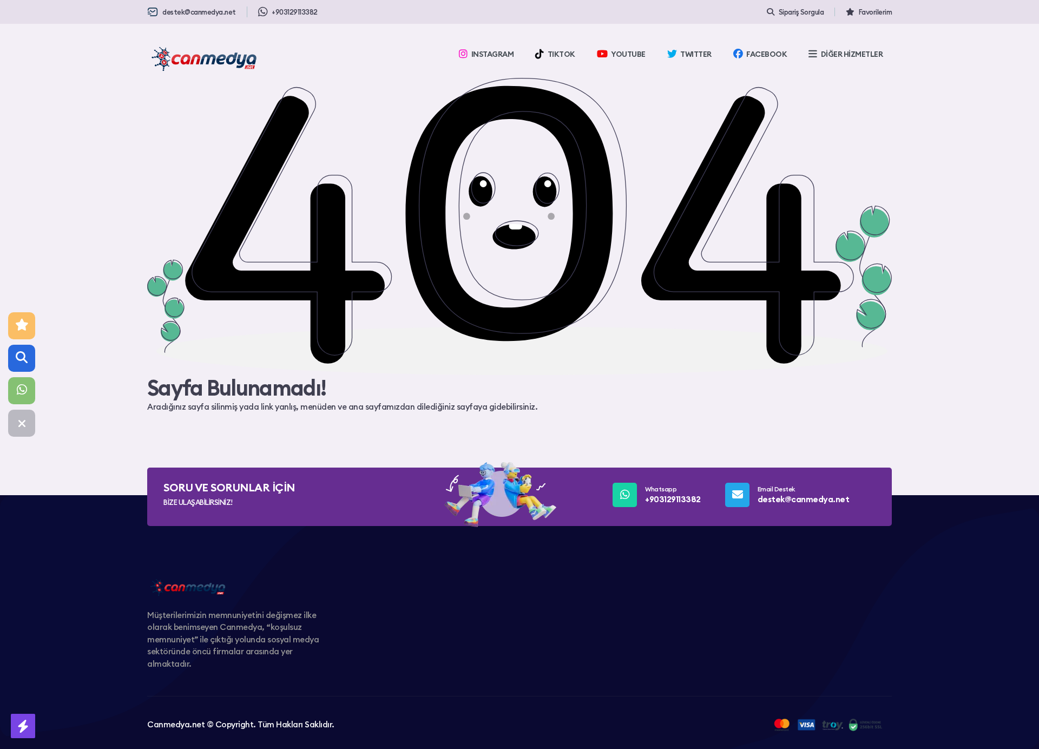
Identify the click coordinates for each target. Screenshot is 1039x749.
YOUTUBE (628, 54)
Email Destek (804, 494)
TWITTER (696, 54)
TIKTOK (561, 54)
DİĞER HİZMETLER (852, 54)
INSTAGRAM (492, 54)
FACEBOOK (766, 54)
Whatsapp (673, 494)
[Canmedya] (204, 59)
